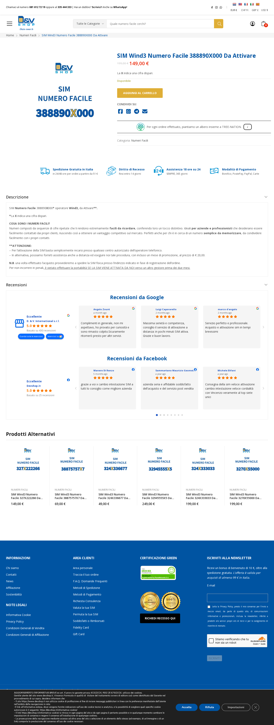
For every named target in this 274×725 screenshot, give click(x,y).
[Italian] (252, 4)
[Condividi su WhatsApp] (128, 112)
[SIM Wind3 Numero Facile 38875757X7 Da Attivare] (71, 465)
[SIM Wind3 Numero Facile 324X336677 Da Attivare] (115, 465)
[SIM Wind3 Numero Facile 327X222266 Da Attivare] (28, 465)
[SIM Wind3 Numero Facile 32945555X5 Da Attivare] (159, 465)
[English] (240, 4)
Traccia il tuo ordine (86, 574)
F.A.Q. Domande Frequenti (90, 581)
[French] (246, 4)
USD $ (264, 10)
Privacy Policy (15, 621)
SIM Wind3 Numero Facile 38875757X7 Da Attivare (69, 497)
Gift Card (78, 634)
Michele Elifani (227, 370)
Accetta (187, 707)
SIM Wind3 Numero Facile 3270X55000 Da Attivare (244, 497)
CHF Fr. (245, 10)
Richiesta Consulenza (86, 601)
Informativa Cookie (18, 615)
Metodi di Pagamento (87, 594)
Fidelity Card (81, 627)
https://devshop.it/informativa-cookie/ (58, 710)
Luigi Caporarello (166, 309)
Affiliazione (13, 588)
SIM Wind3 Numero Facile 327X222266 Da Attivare (26, 497)
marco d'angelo (227, 309)
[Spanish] (257, 4)
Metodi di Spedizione (86, 588)
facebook (212, 7)
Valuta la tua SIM (84, 608)
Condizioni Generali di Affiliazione (27, 635)
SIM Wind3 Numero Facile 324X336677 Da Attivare (113, 497)
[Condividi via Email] (145, 112)
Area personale (83, 568)
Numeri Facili (139, 140)
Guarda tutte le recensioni (31, 336)
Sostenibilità (14, 594)
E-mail (211, 585)
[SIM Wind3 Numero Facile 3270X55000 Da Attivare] (246, 465)
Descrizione (17, 197)
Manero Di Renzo (103, 370)
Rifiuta (209, 707)
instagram (216, 7)
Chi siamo (12, 568)
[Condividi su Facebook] (120, 112)
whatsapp (221, 7)
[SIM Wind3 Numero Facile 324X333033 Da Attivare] (203, 465)
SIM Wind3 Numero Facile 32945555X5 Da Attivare (157, 497)
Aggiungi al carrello (140, 93)
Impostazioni (236, 707)
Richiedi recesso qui (160, 618)
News (9, 581)
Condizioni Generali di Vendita (25, 628)
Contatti (11, 574)
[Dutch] (234, 4)
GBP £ (255, 10)
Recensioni (16, 285)
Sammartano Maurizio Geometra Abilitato (181, 370)
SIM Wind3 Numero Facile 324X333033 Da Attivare (200, 497)
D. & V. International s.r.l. (43, 321)
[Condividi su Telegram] (136, 112)
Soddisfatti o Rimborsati (88, 621)
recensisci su (53, 336)
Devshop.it (34, 386)
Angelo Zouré (101, 309)
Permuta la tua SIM (85, 614)
